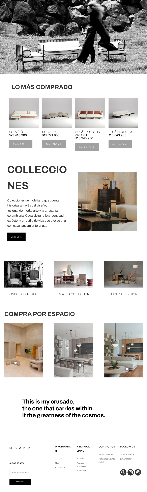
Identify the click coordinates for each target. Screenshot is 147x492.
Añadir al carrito (21, 144)
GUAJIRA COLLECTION (73, 294)
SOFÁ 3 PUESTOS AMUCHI (87, 133)
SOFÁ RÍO (49, 131)
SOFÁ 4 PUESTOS (121, 131)
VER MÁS (16, 236)
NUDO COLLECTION (123, 294)
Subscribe (20, 482)
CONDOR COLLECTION (23, 294)
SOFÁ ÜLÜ (16, 131)
